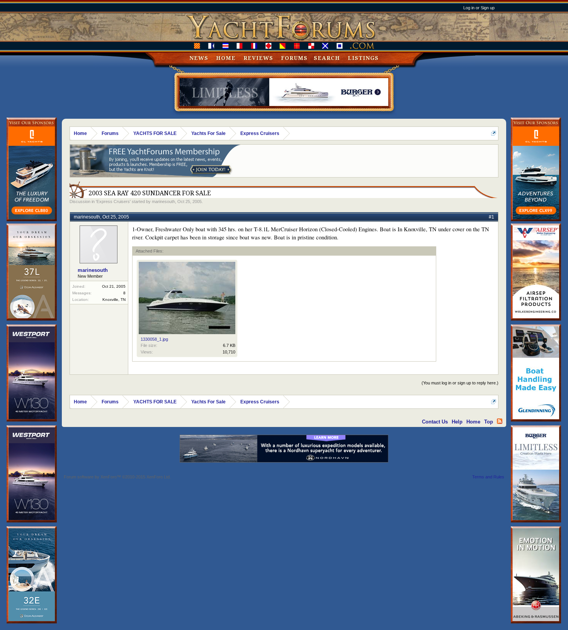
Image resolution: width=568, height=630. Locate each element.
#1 (491, 217)
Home (226, 58)
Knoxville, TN (114, 299)
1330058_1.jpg (154, 339)
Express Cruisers (113, 201)
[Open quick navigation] (493, 133)
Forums (294, 58)
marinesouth (163, 201)
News (198, 58)
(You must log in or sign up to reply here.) (460, 383)
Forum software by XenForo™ (117, 477)
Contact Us (435, 422)
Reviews (258, 58)
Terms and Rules (488, 477)
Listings (363, 58)
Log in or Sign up (479, 7)
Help (457, 422)
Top (488, 422)
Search (327, 58)
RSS (499, 421)
